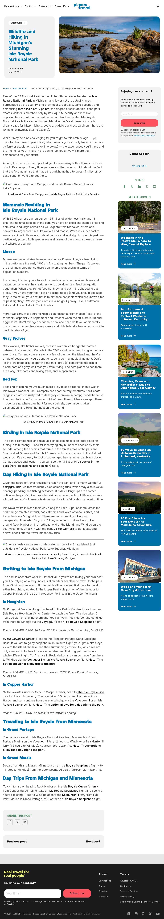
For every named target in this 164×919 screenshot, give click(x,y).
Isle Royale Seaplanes (79, 621)
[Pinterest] (139, 186)
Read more (126, 264)
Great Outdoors (18, 23)
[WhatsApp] (147, 186)
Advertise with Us (129, 880)
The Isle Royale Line (90, 692)
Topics (29, 6)
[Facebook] (10, 822)
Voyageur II (49, 621)
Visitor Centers (63, 528)
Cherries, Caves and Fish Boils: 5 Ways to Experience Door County (138, 385)
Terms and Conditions (144, 135)
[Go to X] (150, 914)
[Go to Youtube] (158, 914)
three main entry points (33, 109)
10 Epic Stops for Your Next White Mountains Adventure (136, 522)
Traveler (44, 6)
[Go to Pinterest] (143, 914)
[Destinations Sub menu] (21, 6)
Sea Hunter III (94, 741)
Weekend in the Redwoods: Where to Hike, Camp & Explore (136, 241)
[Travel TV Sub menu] (68, 6)
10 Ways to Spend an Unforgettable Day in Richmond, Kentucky (136, 453)
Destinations (11, 6)
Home (6, 88)
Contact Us (125, 886)
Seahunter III (70, 794)
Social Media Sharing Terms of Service (140, 901)
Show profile (139, 166)
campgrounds (12, 487)
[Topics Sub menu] (35, 6)
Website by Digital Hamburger (87, 914)
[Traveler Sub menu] (51, 6)
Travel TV (60, 6)
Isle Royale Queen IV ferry (80, 786)
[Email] (154, 186)
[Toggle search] (158, 6)
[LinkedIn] (25, 822)
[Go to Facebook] (128, 914)
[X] (17, 822)
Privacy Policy (127, 896)
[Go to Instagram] (136, 914)
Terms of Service (128, 891)
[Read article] (139, 217)
